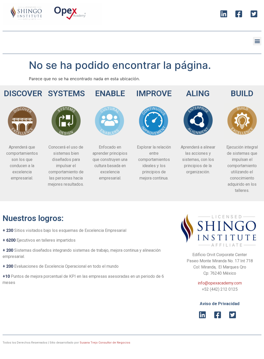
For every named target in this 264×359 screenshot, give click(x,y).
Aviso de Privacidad (220, 303)
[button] (257, 41)
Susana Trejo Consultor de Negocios (105, 342)
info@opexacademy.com (220, 283)
